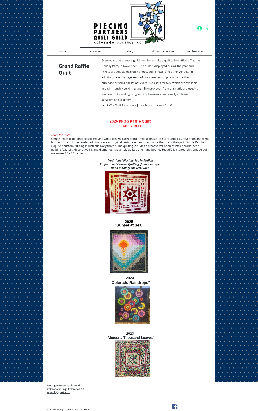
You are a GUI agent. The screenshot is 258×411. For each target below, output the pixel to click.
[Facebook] (174, 406)
